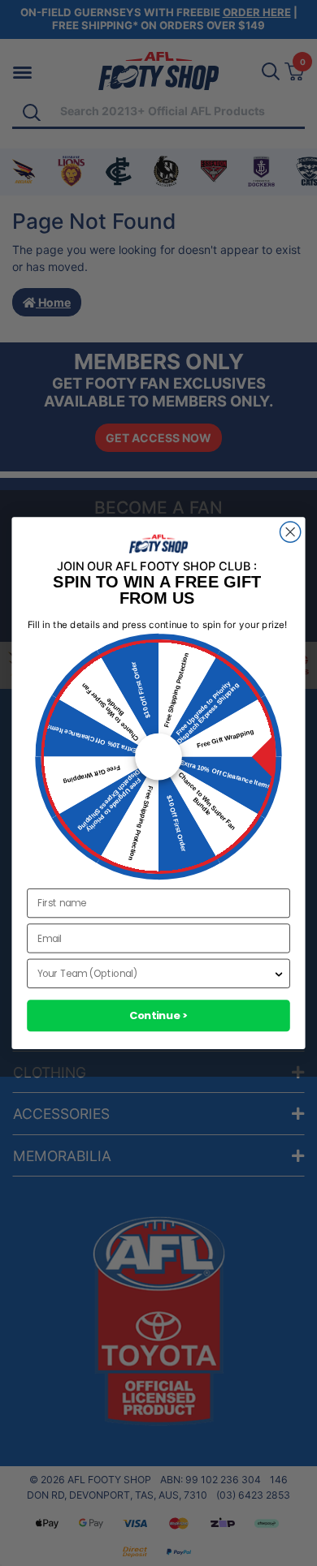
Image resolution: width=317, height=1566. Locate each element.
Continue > (159, 1015)
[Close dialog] (290, 532)
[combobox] (155, 974)
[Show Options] (278, 974)
